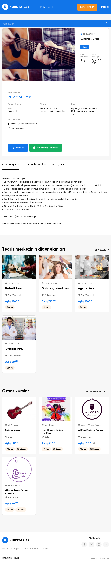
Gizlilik (94, 558)
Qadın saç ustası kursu (55, 288)
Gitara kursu (12, 429)
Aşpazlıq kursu (86, 288)
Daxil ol (105, 7)
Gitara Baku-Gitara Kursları (16, 492)
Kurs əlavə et (87, 7)
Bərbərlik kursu (13, 288)
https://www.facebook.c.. (24, 124)
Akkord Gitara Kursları (91, 429)
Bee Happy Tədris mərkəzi (52, 431)
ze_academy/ (19, 128)
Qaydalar (104, 558)
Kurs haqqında (10, 164)
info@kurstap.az (10, 558)
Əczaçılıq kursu (14, 348)
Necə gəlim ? (58, 164)
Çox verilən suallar (35, 164)
